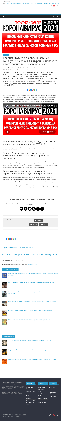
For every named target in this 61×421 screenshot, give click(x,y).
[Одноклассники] (29, 90)
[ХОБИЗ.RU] (4, 16)
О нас (50, 389)
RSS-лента (29, 398)
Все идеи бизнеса (31, 391)
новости (43, 69)
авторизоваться (32, 264)
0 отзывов (14, 69)
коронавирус (32, 69)
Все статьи (52, 387)
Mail (44, 224)
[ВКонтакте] (27, 90)
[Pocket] (33, 90)
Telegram (34, 224)
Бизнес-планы (41, 387)
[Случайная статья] (57, 16)
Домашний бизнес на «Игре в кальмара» (17, 248)
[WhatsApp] (34, 90)
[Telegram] (36, 90)
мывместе (38, 69)
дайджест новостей (23, 69)
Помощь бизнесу (42, 398)
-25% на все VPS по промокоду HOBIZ (30, 402)
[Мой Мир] (31, 90)
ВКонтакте (39, 220)
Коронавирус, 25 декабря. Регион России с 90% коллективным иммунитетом (30, 255)
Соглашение (52, 396)
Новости (6, 55)
